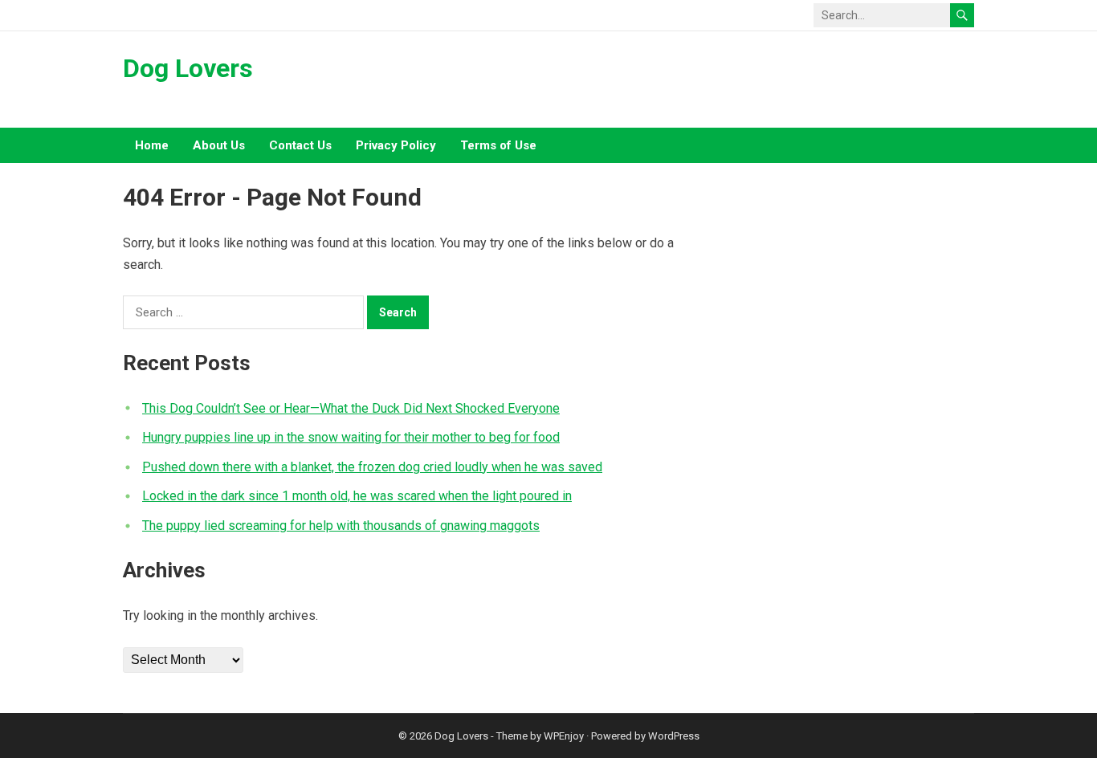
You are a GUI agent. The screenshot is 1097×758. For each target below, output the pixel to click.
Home (152, 145)
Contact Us (300, 145)
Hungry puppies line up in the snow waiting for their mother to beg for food (351, 437)
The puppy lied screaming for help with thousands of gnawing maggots (341, 525)
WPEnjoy (564, 736)
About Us (219, 145)
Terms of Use (498, 145)
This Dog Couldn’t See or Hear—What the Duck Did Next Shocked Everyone (351, 408)
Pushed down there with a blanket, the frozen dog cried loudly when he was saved (372, 467)
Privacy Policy (396, 145)
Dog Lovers (188, 68)
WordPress (673, 736)
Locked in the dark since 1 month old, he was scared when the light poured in (357, 495)
